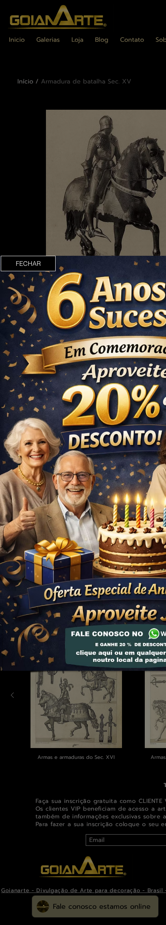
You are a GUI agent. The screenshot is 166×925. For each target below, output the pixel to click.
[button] (28, 263)
